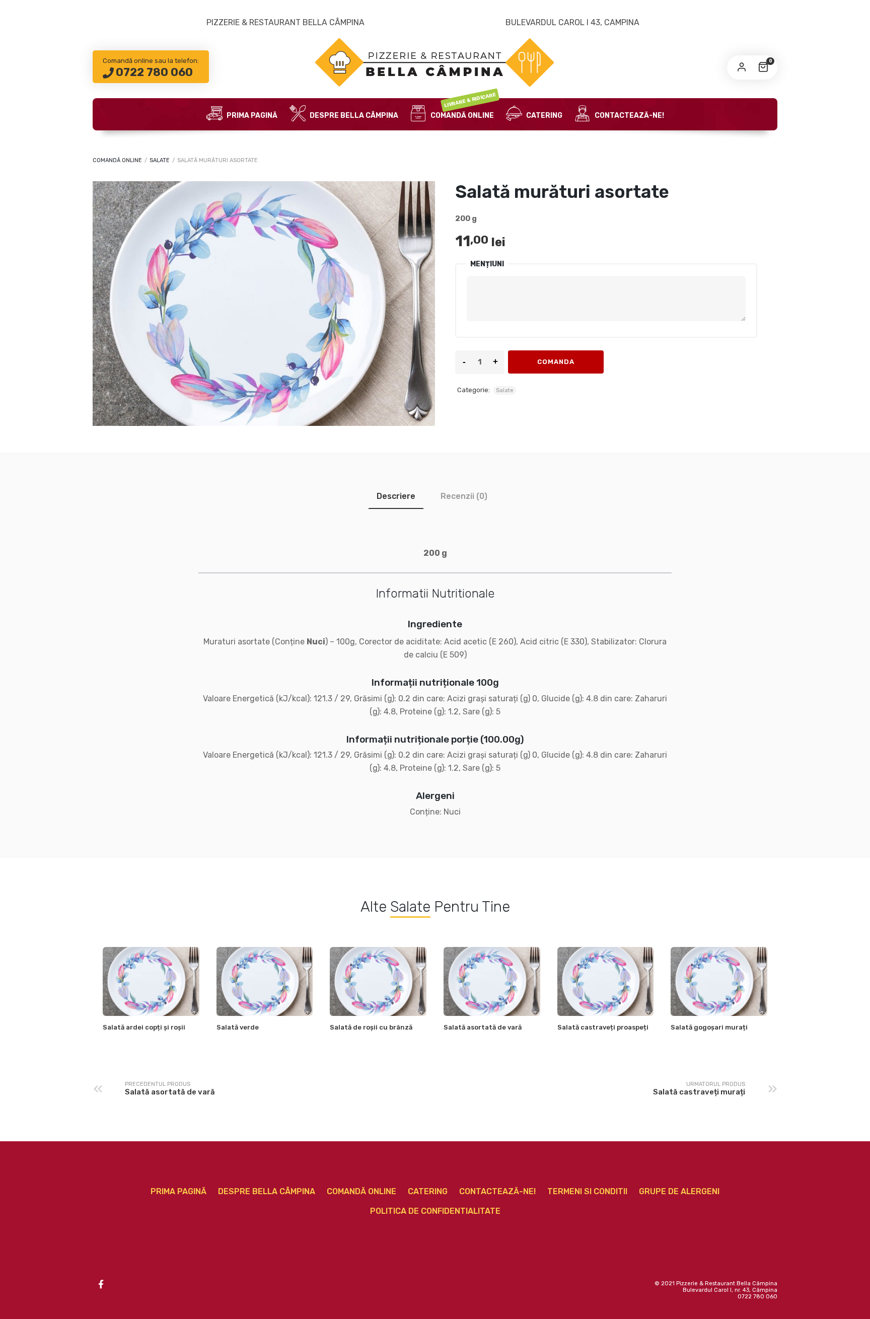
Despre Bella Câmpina (353, 115)
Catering (543, 115)
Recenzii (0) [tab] (464, 496)
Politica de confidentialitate (435, 1211)
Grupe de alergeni (679, 1191)
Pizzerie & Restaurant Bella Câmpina (285, 22)
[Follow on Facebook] (101, 1284)
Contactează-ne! (628, 115)
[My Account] (742, 67)
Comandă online (462, 109)
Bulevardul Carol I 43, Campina (572, 22)
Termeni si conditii (587, 1191)
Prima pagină (251, 115)
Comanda (555, 361)
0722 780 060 (154, 72)
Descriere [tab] (396, 496)
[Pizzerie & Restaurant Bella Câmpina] (434, 62)
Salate (160, 160)
